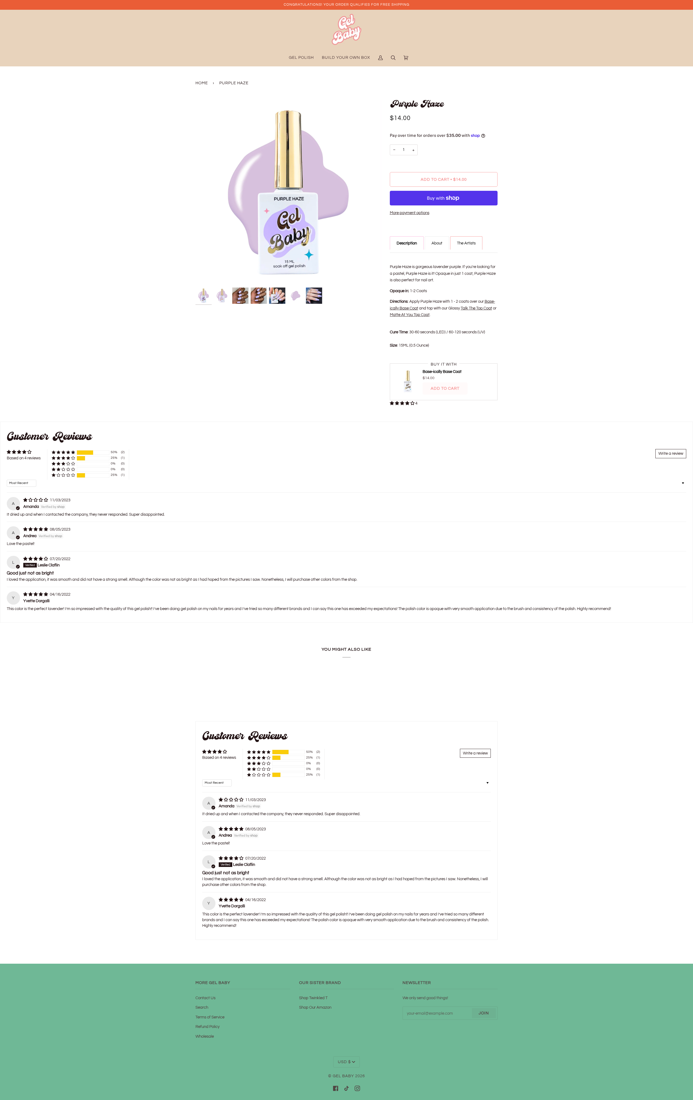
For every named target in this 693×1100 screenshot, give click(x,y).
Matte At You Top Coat (410, 314)
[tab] (407, 243)
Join (484, 1013)
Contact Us (205, 998)
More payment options (409, 213)
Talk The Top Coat (476, 308)
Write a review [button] (670, 453)
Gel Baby (343, 1076)
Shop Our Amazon (315, 1007)
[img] (36, 500)
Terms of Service (209, 1017)
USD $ (344, 1062)
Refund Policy (207, 1026)
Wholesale (204, 1036)
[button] (402, 403)
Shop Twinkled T (313, 998)
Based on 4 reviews (24, 458)
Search (201, 1007)
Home (201, 83)
